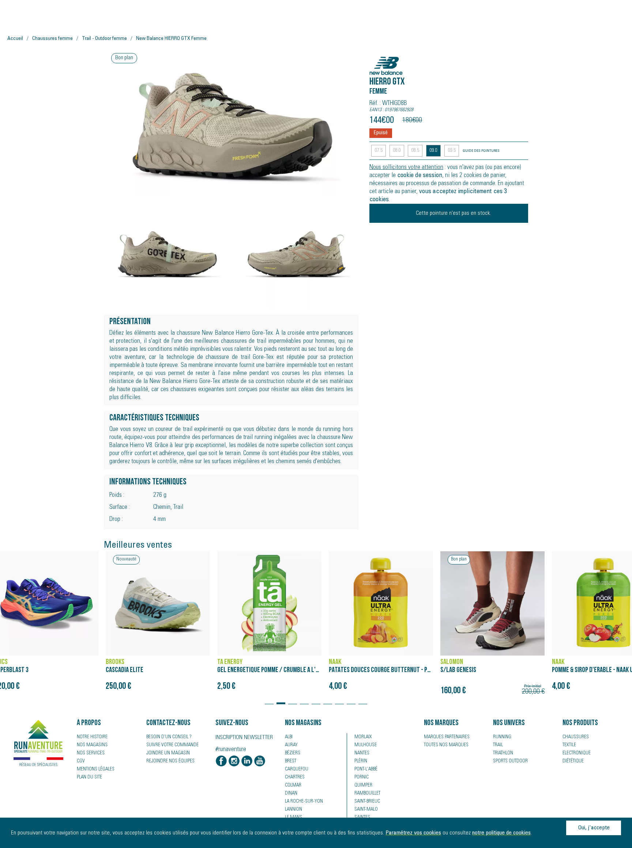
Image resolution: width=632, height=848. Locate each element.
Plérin (360, 761)
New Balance (390, 62)
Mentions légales (95, 769)
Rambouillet (367, 793)
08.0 (397, 150)
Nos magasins (92, 745)
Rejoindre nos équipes (170, 761)
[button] (269, 699)
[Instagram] (234, 762)
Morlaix (363, 737)
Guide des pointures (481, 151)
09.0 (433, 150)
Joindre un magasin (168, 753)
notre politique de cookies (501, 833)
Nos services (91, 753)
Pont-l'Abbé (365, 769)
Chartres (295, 777)
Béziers (292, 753)
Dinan (291, 793)
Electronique (577, 753)
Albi (289, 737)
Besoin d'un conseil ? (169, 737)
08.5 (415, 150)
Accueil (15, 38)
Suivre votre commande (172, 745)
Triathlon (503, 753)
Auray (291, 745)
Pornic (361, 777)
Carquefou (296, 769)
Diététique (573, 761)
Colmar (293, 785)
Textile (569, 745)
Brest (290, 761)
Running (502, 737)
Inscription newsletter (244, 737)
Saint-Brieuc (367, 801)
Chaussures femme (52, 38)
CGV (81, 761)
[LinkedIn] (247, 762)
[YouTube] (260, 762)
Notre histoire (92, 737)
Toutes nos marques (446, 745)
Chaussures (576, 737)
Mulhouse (365, 745)
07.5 (379, 150)
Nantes (361, 753)
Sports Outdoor (510, 761)
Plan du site (89, 777)
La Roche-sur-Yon (304, 801)
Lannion (293, 809)
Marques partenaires (447, 737)
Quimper (363, 785)
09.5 (452, 150)
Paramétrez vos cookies (413, 833)
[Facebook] (221, 762)
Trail (498, 745)
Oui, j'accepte (594, 828)
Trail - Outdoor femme (104, 38)
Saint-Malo (366, 809)
